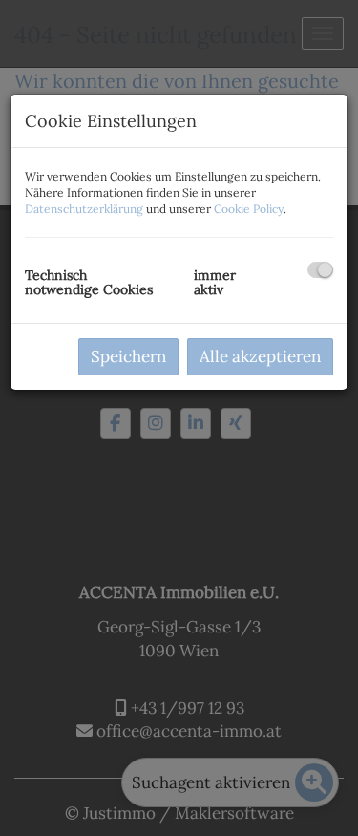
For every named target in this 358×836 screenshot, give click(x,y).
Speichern (128, 356)
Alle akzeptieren (260, 356)
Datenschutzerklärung (84, 209)
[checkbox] (320, 270)
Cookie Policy (249, 209)
